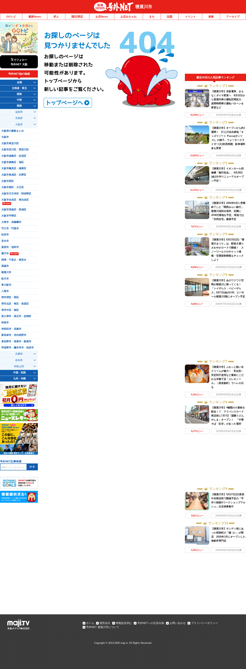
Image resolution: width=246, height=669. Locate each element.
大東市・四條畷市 (11, 222)
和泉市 (5, 322)
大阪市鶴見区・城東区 (13, 168)
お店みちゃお (129, 16)
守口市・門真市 (10, 228)
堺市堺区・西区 (10, 297)
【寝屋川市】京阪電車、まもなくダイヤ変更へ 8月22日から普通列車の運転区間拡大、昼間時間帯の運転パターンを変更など (228, 99)
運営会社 (105, 623)
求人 (56, 16)
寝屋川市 (143, 6)
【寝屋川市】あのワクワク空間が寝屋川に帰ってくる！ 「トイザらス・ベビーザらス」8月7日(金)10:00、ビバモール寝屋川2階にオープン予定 (228, 288)
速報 (211, 16)
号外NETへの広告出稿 (150, 623)
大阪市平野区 (8, 215)
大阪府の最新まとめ (12, 131)
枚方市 (5, 278)
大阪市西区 (7, 181)
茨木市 (5, 241)
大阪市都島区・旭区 (12, 162)
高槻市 (5, 266)
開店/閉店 (77, 16)
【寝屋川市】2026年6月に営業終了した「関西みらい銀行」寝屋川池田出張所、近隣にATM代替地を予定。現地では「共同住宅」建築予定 (228, 211)
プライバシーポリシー (204, 623)
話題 (169, 16)
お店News (102, 16)
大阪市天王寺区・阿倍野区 (16, 193)
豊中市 (9, 253)
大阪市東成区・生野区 (13, 174)
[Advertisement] (215, 48)
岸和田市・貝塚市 (11, 329)
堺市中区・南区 (10, 310)
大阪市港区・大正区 (12, 187)
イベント (190, 16)
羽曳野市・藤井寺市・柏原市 (17, 347)
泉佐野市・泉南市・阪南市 (16, 341)
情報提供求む (124, 623)
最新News (34, 16)
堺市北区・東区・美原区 (15, 303)
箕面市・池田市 (10, 247)
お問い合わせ (178, 623)
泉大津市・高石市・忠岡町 (16, 316)
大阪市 (5, 137)
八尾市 (5, 291)
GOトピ (11, 16)
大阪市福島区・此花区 (13, 156)
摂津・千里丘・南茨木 (13, 259)
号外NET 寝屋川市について (102, 627)
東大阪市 (6, 284)
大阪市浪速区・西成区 (13, 209)
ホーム (90, 623)
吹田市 (5, 234)
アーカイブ (233, 16)
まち (152, 16)
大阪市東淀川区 (10, 143)
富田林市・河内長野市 (13, 335)
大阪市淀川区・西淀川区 (15, 149)
